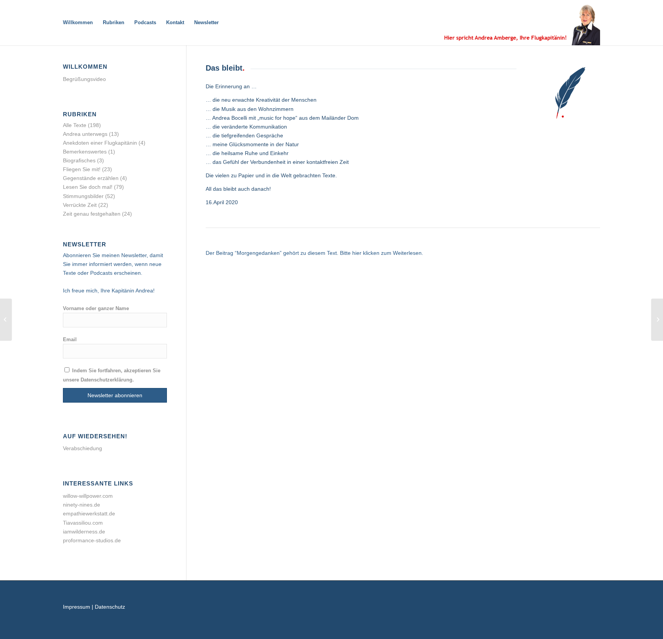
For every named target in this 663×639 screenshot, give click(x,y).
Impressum (76, 607)
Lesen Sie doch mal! (87, 187)
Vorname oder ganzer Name (96, 308)
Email (70, 339)
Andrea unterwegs (85, 134)
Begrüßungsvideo (84, 79)
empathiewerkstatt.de (89, 513)
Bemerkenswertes (85, 152)
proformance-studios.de (92, 540)
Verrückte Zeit (80, 205)
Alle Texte (74, 125)
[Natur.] (6, 320)
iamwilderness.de (84, 531)
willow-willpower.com (88, 496)
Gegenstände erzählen (91, 178)
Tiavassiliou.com (83, 523)
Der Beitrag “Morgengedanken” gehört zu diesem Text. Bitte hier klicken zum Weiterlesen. (314, 253)
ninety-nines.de (81, 505)
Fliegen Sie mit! (82, 169)
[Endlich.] (657, 320)
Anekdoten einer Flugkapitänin (100, 143)
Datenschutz (110, 607)
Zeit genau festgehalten (91, 214)
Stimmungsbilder (83, 196)
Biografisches (79, 160)
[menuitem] (78, 22)
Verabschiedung (82, 448)
